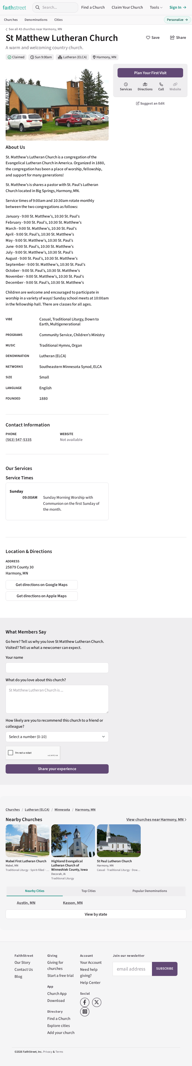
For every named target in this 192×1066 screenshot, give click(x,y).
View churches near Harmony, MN (155, 819)
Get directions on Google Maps (41, 585)
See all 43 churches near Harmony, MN (35, 29)
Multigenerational (65, 324)
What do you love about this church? (36, 680)
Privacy (47, 1052)
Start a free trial (60, 976)
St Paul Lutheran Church (114, 861)
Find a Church (93, 7)
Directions (145, 89)
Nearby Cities (34, 890)
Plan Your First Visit (150, 73)
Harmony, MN (106, 57)
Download (56, 1001)
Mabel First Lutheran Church (26, 861)
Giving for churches (55, 965)
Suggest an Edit (152, 103)
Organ (77, 345)
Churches (11, 19)
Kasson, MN (73, 903)
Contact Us (24, 969)
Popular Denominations (150, 890)
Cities (58, 19)
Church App (57, 994)
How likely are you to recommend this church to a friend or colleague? (54, 723)
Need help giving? (89, 973)
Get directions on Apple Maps (41, 596)
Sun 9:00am (43, 57)
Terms (59, 1052)
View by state (96, 914)
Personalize (177, 19)
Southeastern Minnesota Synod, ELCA (70, 366)
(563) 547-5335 (19, 440)
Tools (154, 7)
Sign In (175, 7)
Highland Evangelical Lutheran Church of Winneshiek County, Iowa (69, 865)
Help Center (90, 983)
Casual (45, 319)
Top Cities (88, 890)
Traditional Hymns (54, 345)
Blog (18, 976)
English (45, 388)
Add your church (60, 1033)
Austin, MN (26, 903)
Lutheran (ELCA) (75, 57)
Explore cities (58, 1026)
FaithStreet (14, 7)
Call (161, 89)
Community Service (55, 335)
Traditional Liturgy (67, 319)
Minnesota (62, 809)
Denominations (36, 19)
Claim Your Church (127, 7)
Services (126, 89)
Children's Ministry (89, 335)
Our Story (22, 962)
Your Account (91, 962)
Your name (14, 657)
